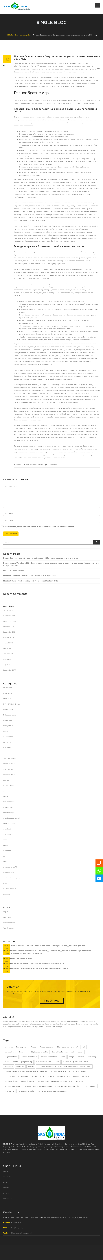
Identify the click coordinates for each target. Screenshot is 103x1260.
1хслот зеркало (46, 1047)
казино (50, 1076)
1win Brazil (7, 693)
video (5, 883)
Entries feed (7, 917)
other (5, 840)
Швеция (6, 894)
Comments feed (9, 923)
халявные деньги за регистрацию (52, 1091)
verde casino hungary (11, 878)
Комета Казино (9, 889)
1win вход (8, 1047)
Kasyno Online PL (10, 802)
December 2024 (9, 616)
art (84, 1047)
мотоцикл (80, 1081)
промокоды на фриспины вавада (37, 1086)
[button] (99, 878)
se (4, 856)
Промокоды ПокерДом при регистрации (68, 1071)
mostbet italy (8, 813)
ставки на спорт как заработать (68, 1086)
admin (18, 465)
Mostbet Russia (9, 823)
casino (5, 753)
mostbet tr (7, 829)
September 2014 (9, 670)
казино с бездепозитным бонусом (19, 1081)
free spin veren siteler (49, 1057)
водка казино (38, 1076)
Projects (6, 1182)
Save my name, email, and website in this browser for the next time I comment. (38, 527)
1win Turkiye (8, 709)
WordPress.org (8, 928)
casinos (6, 780)
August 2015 (8, 659)
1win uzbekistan (9, 715)
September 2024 (9, 632)
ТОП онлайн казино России (16, 1076)
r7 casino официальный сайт (47, 1062)
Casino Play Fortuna (60, 1052)
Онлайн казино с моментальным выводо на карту (26, 1071)
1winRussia (7, 720)
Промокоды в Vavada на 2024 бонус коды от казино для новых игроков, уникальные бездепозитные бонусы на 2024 (51, 564)
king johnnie (8, 807)
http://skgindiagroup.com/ (21, 1233)
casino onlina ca (9, 764)
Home (5, 1171)
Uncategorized (8, 872)
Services (6, 1188)
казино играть (63, 1076)
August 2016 (8, 643)
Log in (5, 912)
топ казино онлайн (34, 465)
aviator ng (7, 742)
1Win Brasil (7, 688)
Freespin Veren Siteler (13, 571)
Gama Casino (8, 785)
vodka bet (20, 1067)
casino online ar (9, 769)
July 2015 (6, 665)
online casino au (9, 834)
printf (15, 1062)
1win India (7, 698)
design (80, 1052)
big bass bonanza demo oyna (16, 1052)
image (5, 796)
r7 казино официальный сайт (75, 1062)
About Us (6, 1177)
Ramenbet (7, 851)
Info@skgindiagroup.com (21, 1228)
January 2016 (8, 654)
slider (5, 861)
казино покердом (81, 1076)
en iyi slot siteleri (11, 1057)
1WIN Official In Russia (11, 704)
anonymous (8, 726)
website (31, 1067)
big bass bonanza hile (39, 1052)
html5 (62, 1057)
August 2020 (8, 637)
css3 (72, 1052)
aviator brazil (8, 737)
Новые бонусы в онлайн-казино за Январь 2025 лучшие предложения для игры (40, 558)
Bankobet (7, 747)
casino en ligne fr (9, 758)
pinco (5, 845)
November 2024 (9, 621)
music (7, 1062)
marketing (92, 1057)
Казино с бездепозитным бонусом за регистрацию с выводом (64, 1067)
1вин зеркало (22, 1047)
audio (5, 731)
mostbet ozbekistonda (12, 818)
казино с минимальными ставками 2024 (55, 1081)
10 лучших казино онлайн (68, 1047)
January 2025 (8, 610)
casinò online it (9, 775)
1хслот (34, 1047)
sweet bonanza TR (10, 867)
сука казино (91, 1086)
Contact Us (7, 1198)
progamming (26, 1062)
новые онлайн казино (56, 123)
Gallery (6, 1193)
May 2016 (7, 648)
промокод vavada (12, 1086)
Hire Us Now (51, 1001)
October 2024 (8, 627)
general (6, 791)
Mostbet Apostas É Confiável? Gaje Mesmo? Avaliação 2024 (29, 576)
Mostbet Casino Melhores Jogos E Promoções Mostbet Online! (31, 581)
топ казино (9, 1091)
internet (81, 1057)
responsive (9, 1067)
